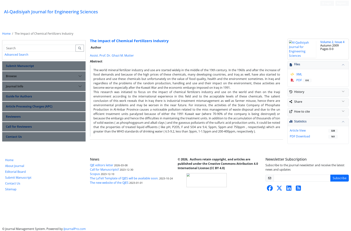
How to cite (302, 111)
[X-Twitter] (279, 189)
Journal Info (14, 86)
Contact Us (14, 137)
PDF (302, 80)
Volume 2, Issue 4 (332, 42)
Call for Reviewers (19, 127)
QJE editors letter (101, 165)
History (299, 92)
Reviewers (13, 117)
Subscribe (339, 178)
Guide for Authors (19, 96)
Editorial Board (15, 172)
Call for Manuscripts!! (104, 170)
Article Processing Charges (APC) (29, 106)
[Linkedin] (288, 189)
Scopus (95, 174)
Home (6, 34)
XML (299, 74)
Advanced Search (16, 55)
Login (327, 3)
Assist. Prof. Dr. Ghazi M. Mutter (112, 55)
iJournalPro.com (74, 229)
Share (298, 102)
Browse (11, 76)
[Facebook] (269, 189)
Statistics (300, 121)
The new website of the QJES (109, 183)
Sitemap (10, 189)
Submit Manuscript (20, 66)
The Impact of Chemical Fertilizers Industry (129, 40)
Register (341, 3)
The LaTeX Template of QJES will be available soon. (124, 178)
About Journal (14, 166)
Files (297, 64)
